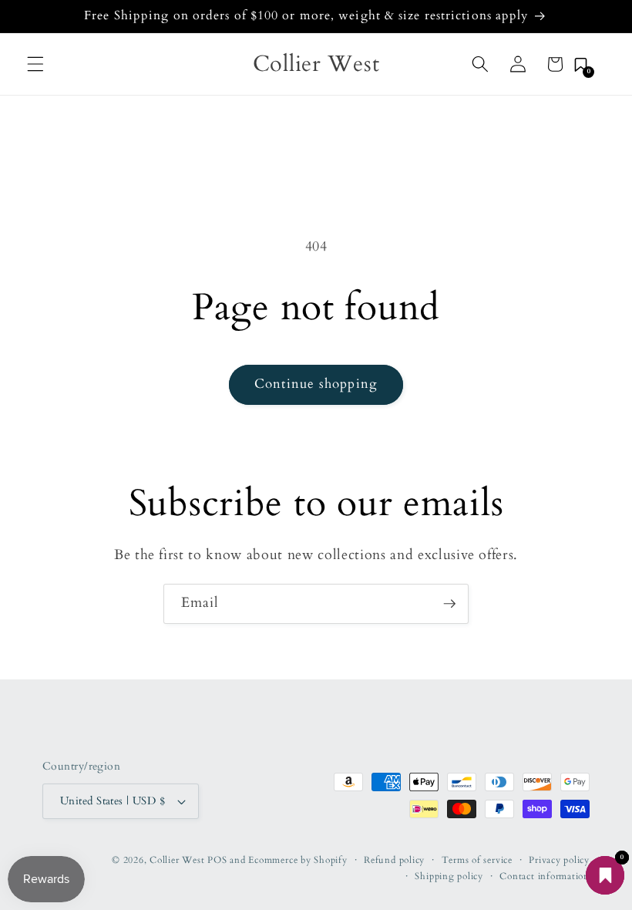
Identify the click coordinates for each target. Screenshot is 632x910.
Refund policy (394, 860)
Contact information (544, 876)
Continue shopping (316, 384)
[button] (35, 64)
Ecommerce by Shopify (297, 860)
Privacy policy (559, 860)
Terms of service (477, 860)
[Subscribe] (449, 604)
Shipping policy (449, 876)
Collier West (177, 860)
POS (217, 860)
